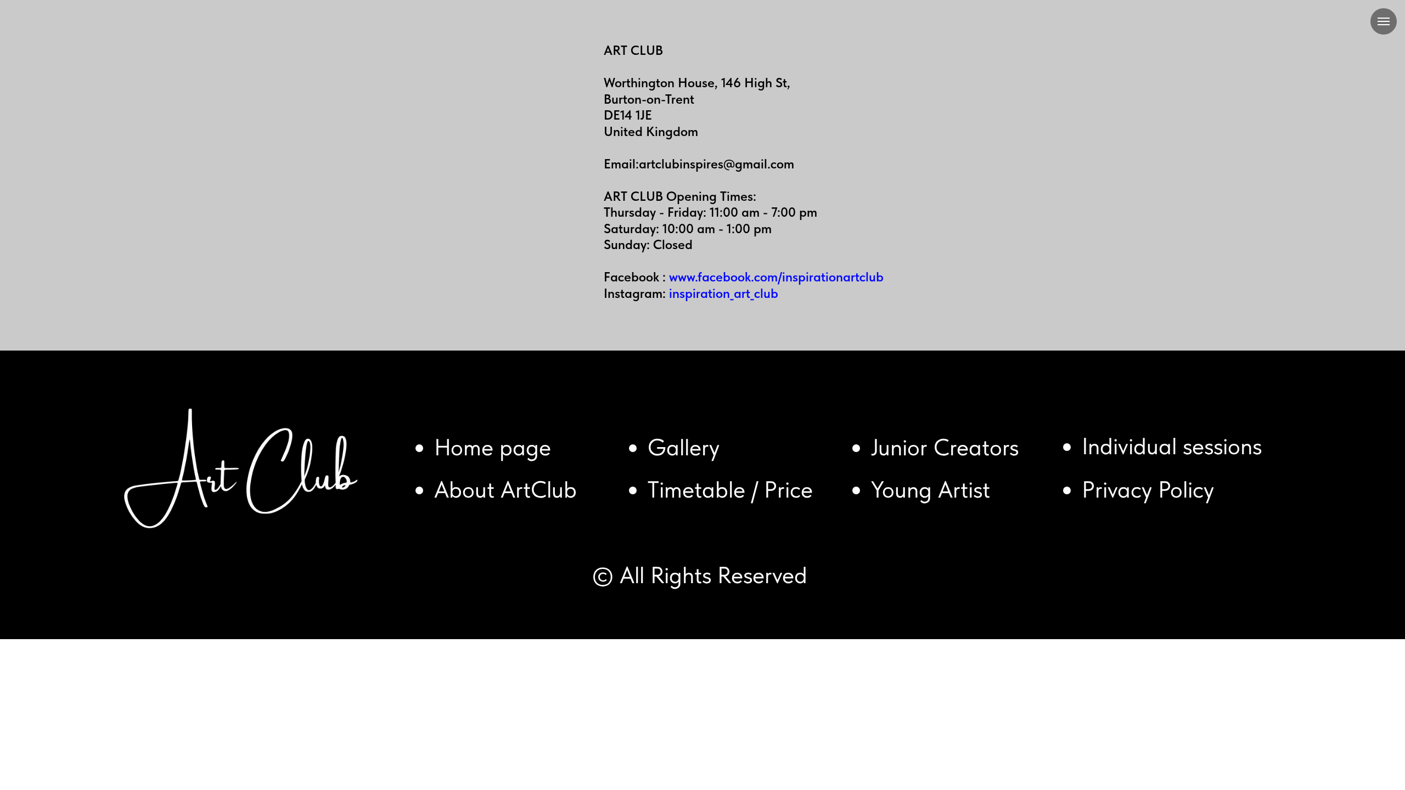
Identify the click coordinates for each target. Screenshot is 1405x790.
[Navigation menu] (1384, 21)
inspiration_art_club (723, 293)
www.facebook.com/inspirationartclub (776, 277)
